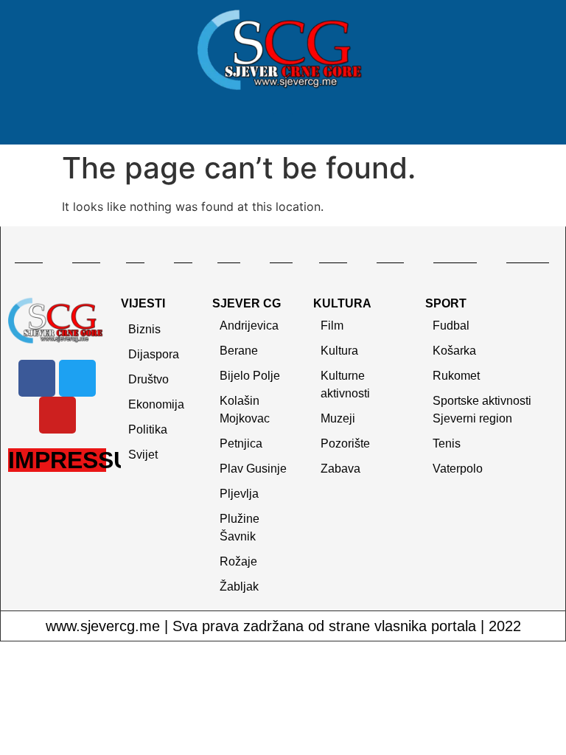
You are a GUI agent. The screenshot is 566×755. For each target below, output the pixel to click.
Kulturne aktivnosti (345, 384)
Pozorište (345, 443)
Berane (239, 350)
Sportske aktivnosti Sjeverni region (482, 409)
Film (332, 325)
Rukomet (456, 375)
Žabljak (239, 586)
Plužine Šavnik (239, 527)
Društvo (148, 379)
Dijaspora (153, 354)
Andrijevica (249, 325)
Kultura (339, 350)
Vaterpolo (458, 468)
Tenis (447, 443)
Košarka (454, 350)
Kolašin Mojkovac (245, 409)
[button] (283, 122)
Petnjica (241, 443)
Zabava (340, 468)
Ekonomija (156, 404)
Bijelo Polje (250, 375)
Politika (147, 429)
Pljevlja (239, 493)
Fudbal (451, 325)
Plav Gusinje (253, 468)
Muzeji (338, 418)
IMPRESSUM (79, 460)
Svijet (143, 454)
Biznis (144, 329)
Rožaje (238, 561)
